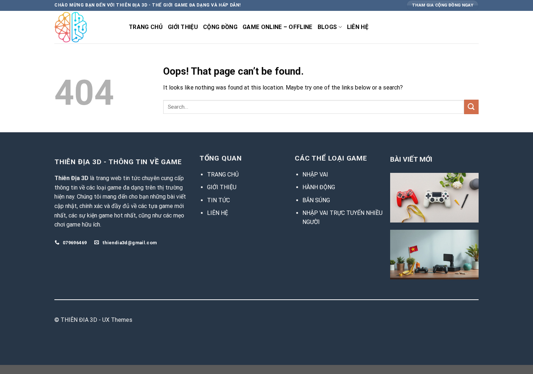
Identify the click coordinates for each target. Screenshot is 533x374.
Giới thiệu (183, 27)
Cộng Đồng (220, 27)
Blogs (327, 27)
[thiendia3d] (86, 27)
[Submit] (471, 107)
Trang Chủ (146, 27)
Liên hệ (357, 27)
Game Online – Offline (278, 27)
